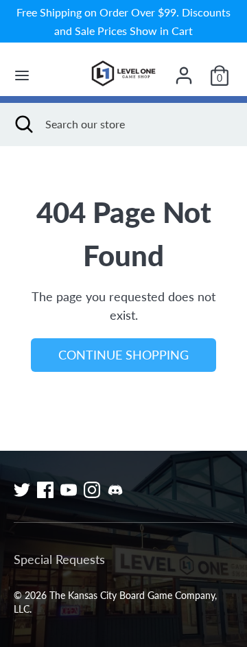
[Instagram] (92, 490)
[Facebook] (45, 490)
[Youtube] (68, 490)
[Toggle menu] (22, 75)
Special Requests (59, 559)
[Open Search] (22, 124)
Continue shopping (123, 354)
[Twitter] (22, 490)
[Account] (184, 70)
